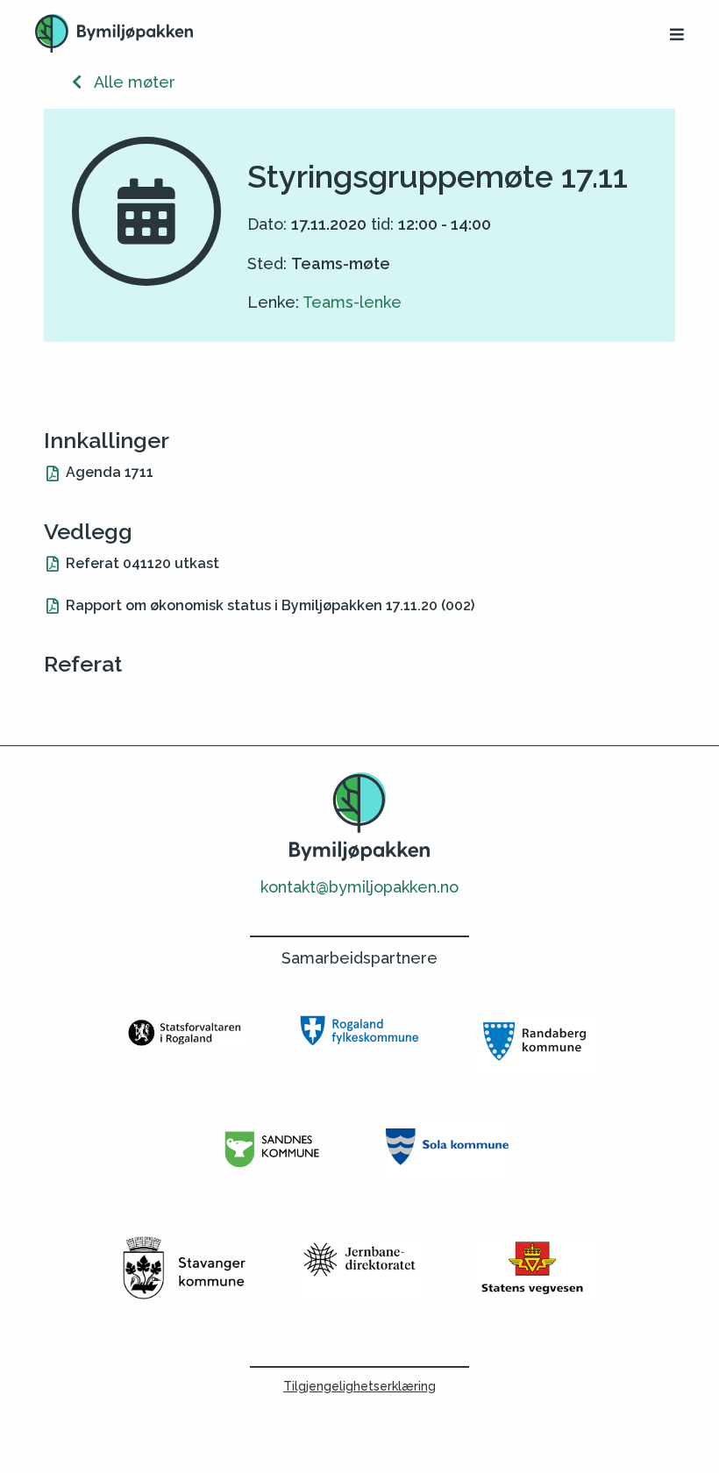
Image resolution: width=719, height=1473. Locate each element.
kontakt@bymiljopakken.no (359, 887)
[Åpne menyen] (677, 34)
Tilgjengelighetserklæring (359, 1386)
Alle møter (128, 82)
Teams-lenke (352, 302)
